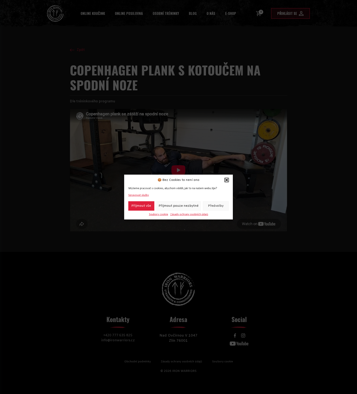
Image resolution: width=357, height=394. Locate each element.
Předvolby (216, 206)
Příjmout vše (141, 206)
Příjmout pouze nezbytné (179, 206)
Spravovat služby (138, 195)
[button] (227, 180)
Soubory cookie (158, 214)
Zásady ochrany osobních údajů (189, 214)
